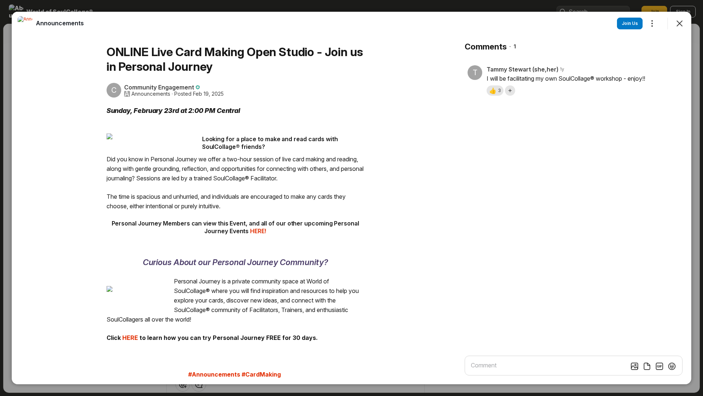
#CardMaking (261, 374)
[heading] (60, 23)
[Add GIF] (659, 366)
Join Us (630, 23)
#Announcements (214, 374)
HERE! (258, 231)
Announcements (150, 94)
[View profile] (25, 23)
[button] (495, 90)
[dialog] (351, 198)
